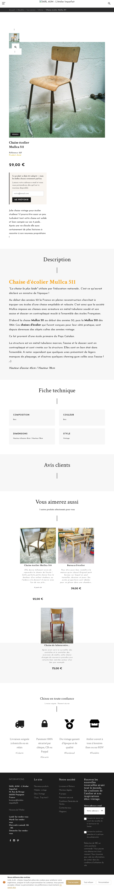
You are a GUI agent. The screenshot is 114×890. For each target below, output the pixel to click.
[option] (14, 38)
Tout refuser (88, 882)
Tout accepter (73, 882)
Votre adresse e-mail (93, 806)
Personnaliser (103, 882)
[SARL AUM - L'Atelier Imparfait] (57, 1)
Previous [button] (14, 29)
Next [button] (15, 51)
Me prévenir (21, 200)
